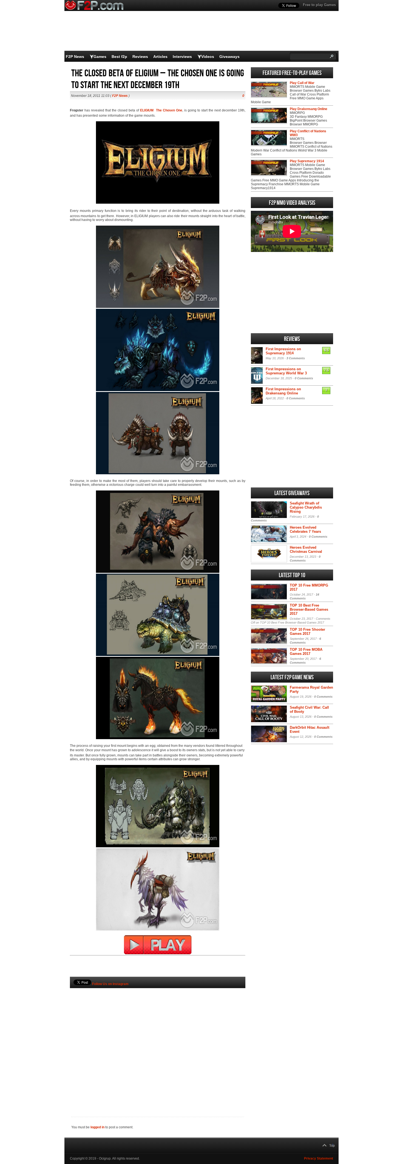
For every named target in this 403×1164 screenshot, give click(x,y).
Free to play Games (319, 5)
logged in (97, 1127)
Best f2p (119, 56)
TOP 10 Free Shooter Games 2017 (307, 631)
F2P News (75, 56)
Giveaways (229, 56)
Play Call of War (302, 83)
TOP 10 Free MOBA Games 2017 (306, 651)
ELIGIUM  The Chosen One (161, 110)
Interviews (182, 56)
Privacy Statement (318, 1158)
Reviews (140, 56)
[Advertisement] (157, 1043)
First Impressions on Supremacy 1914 (283, 351)
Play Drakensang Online (308, 109)
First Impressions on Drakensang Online (283, 391)
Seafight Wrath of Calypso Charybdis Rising (306, 507)
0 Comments (304, 378)
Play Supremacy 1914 (307, 161)
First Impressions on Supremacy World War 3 (286, 371)
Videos (207, 56)
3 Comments (295, 358)
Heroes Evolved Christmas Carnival (306, 549)
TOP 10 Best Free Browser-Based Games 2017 (309, 609)
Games (99, 56)
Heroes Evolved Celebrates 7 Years (305, 529)
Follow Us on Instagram (110, 984)
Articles (160, 56)
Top (332, 1146)
